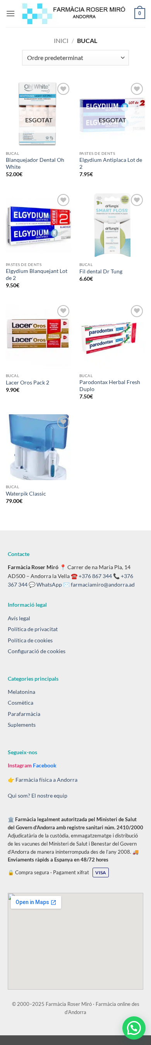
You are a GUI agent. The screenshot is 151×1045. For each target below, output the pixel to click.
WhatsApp (49, 584)
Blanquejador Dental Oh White (35, 163)
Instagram (20, 765)
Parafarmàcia (24, 713)
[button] (10, 13)
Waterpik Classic (26, 494)
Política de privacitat (33, 629)
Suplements (22, 724)
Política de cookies (30, 640)
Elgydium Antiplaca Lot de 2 (110, 163)
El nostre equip (49, 795)
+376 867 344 (95, 576)
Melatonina (21, 691)
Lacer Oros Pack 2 (27, 382)
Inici (61, 40)
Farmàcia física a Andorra (46, 779)
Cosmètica (20, 702)
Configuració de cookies (36, 651)
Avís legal (19, 618)
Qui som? (19, 795)
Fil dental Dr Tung (100, 271)
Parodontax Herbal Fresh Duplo (109, 385)
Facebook (45, 765)
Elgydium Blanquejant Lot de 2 (36, 274)
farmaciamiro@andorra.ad (103, 584)
